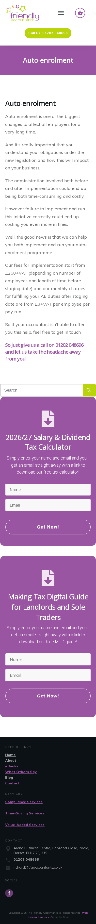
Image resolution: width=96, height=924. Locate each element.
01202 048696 (26, 859)
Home (10, 755)
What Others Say (21, 772)
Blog (9, 777)
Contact (12, 783)
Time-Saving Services (24, 813)
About (10, 760)
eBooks (11, 766)
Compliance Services (24, 802)
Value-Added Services (25, 825)
